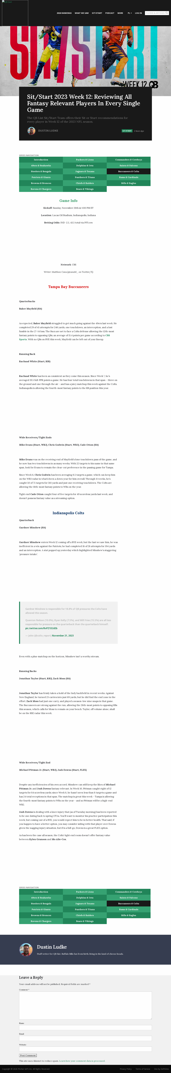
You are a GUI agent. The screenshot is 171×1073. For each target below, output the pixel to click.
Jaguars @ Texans (84, 171)
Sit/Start (127, 131)
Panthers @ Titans (85, 177)
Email (21, 1034)
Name (21, 1023)
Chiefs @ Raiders (85, 183)
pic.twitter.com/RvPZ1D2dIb (41, 628)
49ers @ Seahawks (41, 165)
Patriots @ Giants (41, 177)
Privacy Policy (126, 1069)
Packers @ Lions (85, 159)
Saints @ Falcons (129, 165)
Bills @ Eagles (128, 183)
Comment (24, 990)
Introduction (41, 159)
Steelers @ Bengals (41, 171)
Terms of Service (143, 1069)
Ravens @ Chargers (41, 189)
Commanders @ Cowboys (128, 159)
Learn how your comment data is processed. (82, 1061)
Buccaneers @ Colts (128, 171)
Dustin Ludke (48, 130)
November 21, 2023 (63, 635)
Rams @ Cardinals (128, 177)
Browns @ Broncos (41, 183)
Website (22, 1045)
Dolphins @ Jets (84, 165)
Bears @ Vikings (85, 189)
